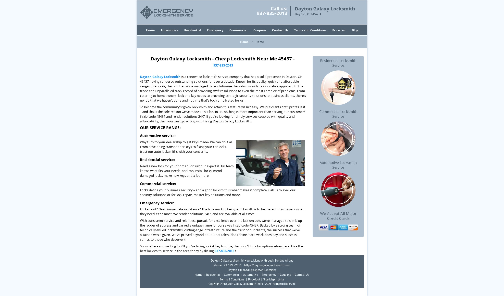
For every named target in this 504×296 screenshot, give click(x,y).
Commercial (238, 30)
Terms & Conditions (232, 279)
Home (150, 30)
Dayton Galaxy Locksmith (160, 77)
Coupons (259, 30)
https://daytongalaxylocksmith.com (267, 265)
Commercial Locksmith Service (338, 114)
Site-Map (269, 279)
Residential (192, 30)
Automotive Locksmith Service (338, 165)
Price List (339, 30)
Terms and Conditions (310, 30)
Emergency (215, 30)
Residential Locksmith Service (338, 63)
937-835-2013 (272, 13)
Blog (355, 30)
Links (281, 279)
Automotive (169, 30)
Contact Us (280, 30)
